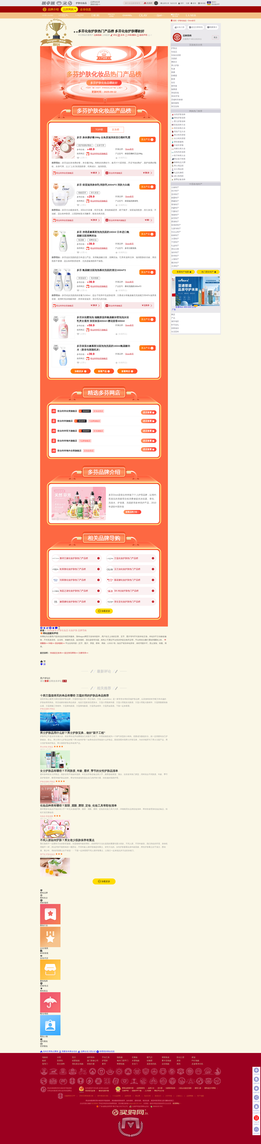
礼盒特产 (175, 245)
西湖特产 (175, 221)
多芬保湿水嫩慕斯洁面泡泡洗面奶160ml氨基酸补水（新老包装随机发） (103, 348)
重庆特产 (175, 263)
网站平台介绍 (159, 1091)
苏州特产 (175, 256)
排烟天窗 (91, 1064)
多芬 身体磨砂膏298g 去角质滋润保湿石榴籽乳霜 (103, 137)
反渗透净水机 (197, 1064)
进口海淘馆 (179, 176)
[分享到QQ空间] (44, 628)
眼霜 (173, 79)
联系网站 (177, 1103)
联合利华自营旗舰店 (99, 153)
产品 (173, 318)
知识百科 (147, 1096)
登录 (182, 3)
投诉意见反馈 (90, 1091)
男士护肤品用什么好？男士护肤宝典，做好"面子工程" (72, 732)
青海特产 (175, 204)
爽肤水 (174, 62)
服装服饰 (175, 103)
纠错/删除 (131, 35)
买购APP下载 (137, 1091)
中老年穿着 (179, 145)
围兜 (179, 1064)
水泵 (59, 1057)
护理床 (105, 1060)
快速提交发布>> (57, 653)
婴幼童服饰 (179, 142)
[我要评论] (56, 628)
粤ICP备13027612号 (120, 1106)
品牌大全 (151, 1088)
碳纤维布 (91, 1057)
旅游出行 (158, 1096)
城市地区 (175, 321)
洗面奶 (174, 58)
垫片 (74, 1057)
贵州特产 (175, 194)
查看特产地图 (183, 272)
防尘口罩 (180, 1057)
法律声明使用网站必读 (140, 1106)
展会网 (137, 1096)
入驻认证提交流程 (185, 1088)
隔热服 (120, 1057)
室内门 (45, 1064)
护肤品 (52, 709)
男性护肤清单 (179, 118)
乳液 (173, 69)
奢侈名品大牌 (179, 162)
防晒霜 (174, 75)
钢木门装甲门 (122, 1060)
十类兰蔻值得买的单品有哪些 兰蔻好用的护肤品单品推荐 (74, 695)
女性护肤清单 (179, 114)
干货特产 (175, 242)
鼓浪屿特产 (176, 225)
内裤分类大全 (179, 148)
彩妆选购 (49, 816)
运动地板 (165, 1064)
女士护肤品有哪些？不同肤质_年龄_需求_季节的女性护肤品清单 (79, 770)
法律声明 (125, 1091)
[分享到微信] (41, 628)
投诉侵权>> (60, 643)
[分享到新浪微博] (47, 628)
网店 (173, 314)
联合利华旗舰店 (65, 421)
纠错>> (52, 643)
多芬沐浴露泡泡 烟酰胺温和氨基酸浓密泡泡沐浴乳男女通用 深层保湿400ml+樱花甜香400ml (103, 319)
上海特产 (175, 259)
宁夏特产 (175, 211)
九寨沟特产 (176, 228)
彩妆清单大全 (179, 125)
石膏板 (135, 1057)
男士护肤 (43, 747)
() (83, 158)
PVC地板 (195, 1060)
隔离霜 (174, 89)
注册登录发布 (170, 1088)
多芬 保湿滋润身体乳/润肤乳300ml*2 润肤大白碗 (103, 184)
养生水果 (175, 249)
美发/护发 (175, 96)
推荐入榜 (198, 1088)
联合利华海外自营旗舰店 (69, 450)
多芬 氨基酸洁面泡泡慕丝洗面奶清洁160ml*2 (101, 270)
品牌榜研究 (141, 1088)
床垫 (179, 1060)
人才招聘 (148, 1091)
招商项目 (175, 328)
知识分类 (173, 3)
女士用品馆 (179, 169)
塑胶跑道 (165, 1057)
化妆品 (42, 816)
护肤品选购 (44, 709)
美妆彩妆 (175, 93)
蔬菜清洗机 (151, 1064)
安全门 (135, 1064)
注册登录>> (83, 653)
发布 (194, 3)
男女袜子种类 (179, 159)
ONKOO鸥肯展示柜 (86, 1096)
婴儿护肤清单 (179, 121)
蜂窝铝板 (121, 1064)
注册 (187, 3)
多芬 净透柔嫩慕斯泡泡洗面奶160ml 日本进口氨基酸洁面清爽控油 (103, 234)
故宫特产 (175, 218)
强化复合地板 (77, 1064)
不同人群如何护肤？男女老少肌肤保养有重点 (67, 840)
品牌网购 (68, 9)
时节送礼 (175, 325)
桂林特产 (175, 235)
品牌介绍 (53, 9)
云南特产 (175, 187)
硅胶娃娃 (76, 1060)
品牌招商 (128, 1096)
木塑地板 (135, 1060)
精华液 (174, 86)
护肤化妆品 (62, 630)
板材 (44, 1060)
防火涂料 (61, 1064)
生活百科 (175, 332)
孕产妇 (42, 854)
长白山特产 (176, 232)
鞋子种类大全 (179, 155)
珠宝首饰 (175, 106)
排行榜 (160, 1088)
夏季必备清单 (179, 179)
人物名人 (179, 1096)
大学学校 (168, 1096)
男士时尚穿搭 (179, 135)
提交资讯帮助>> (71, 653)
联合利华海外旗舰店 (67, 441)
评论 (115, 35)
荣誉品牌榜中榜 (127, 1088)
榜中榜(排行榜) (102, 1096)
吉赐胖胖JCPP (69, 1096)
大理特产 (175, 239)
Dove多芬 (129, 149)
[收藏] (53, 628)
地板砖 (45, 1057)
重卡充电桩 (166, 1060)
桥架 (193, 1057)
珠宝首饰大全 (179, 128)
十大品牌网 (116, 1096)
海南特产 (175, 215)
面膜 (173, 72)
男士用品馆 (179, 166)
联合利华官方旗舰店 (99, 330)
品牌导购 (82, 630)
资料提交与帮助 (210, 1088)
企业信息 (85, 9)
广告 (174, 309)
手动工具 (106, 1057)
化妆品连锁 (176, 55)
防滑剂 (60, 1060)
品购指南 (98, 35)
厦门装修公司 (92, 1060)
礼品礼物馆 (179, 172)
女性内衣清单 (179, 152)
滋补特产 (175, 252)
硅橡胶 (150, 1060)
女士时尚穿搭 (179, 138)
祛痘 (173, 82)
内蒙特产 (175, 208)
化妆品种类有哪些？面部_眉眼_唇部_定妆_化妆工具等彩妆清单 (78, 805)
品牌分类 (166, 3)
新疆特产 (175, 198)
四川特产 (175, 191)
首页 (174, 21)
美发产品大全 (179, 131)
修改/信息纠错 (104, 1091)
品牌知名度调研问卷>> (95, 3)
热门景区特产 (207, 272)
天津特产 (175, 266)
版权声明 (143, 35)
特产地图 (200, 1096)
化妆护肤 (73, 630)
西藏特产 (175, 201)
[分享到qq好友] (50, 628)
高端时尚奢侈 (177, 99)
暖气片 (150, 1057)
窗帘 (104, 1064)
